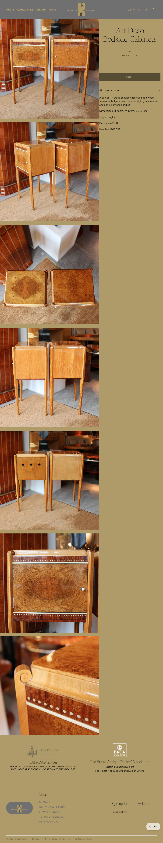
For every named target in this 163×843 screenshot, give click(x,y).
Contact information (83, 839)
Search (44, 802)
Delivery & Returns (52, 807)
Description (111, 90)
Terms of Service (51, 816)
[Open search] (139, 9)
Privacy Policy (49, 811)
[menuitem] (52, 9)
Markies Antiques (21, 839)
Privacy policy (51, 839)
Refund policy (49, 821)
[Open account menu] (146, 9)
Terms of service (66, 839)
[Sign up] (153, 812)
